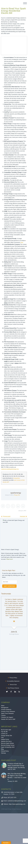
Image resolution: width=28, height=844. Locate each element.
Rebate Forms (5, 739)
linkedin (15, 692)
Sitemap (3, 753)
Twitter (3, 506)
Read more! (9, 559)
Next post (22, 516)
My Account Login (6, 729)
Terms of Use (13, 684)
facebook (11, 692)
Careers (3, 715)
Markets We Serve (6, 741)
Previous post (6, 516)
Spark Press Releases (7, 713)
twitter (7, 692)
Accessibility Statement (13, 681)
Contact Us (4, 733)
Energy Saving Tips (6, 735)
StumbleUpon (23, 506)
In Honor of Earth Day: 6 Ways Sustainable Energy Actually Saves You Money (16, 765)
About (2, 705)
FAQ (2, 737)
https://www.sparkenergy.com (17, 804)
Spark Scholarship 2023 (7, 747)
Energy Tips (17, 495)
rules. (21, 242)
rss (19, 692)
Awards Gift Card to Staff (8, 719)
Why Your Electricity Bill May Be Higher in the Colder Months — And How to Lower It (17, 776)
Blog (2, 749)
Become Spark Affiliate (7, 743)
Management (4, 707)
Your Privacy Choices (13, 688)
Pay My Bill (4, 731)
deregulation (16, 478)
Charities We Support (7, 717)
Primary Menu (25, 3)
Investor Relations (6, 709)
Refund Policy (5, 751)
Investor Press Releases (8, 711)
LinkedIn (18, 506)
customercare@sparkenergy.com (10, 469)
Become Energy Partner (7, 745)
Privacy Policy (13, 677)
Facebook (8, 506)
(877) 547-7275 (12, 797)
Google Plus (13, 506)
